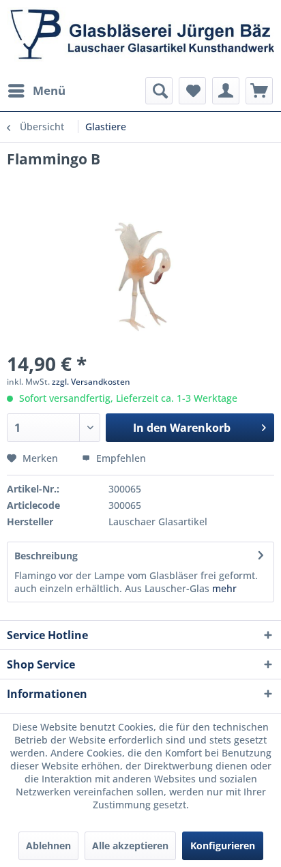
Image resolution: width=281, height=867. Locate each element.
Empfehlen (119, 458)
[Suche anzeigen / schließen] (159, 90)
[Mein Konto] (225, 90)
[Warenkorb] (259, 90)
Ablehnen (48, 845)
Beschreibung (46, 555)
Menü (49, 90)
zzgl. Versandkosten (91, 381)
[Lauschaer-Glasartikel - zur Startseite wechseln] (140, 38)
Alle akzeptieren (130, 845)
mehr (223, 588)
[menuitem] (36, 90)
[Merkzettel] (192, 90)
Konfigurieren (222, 845)
